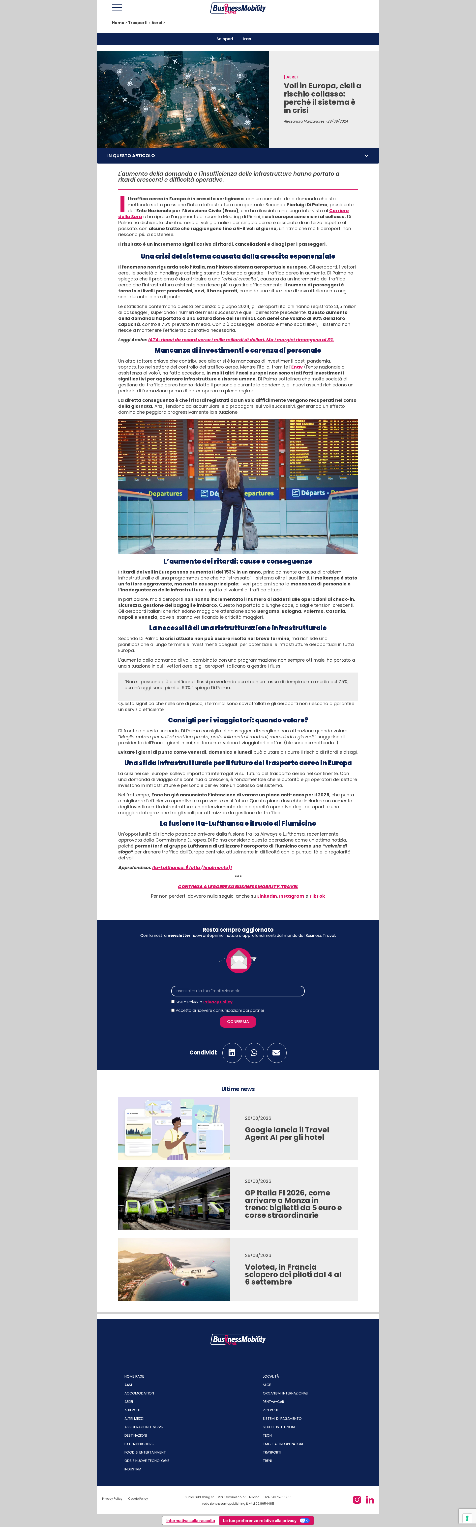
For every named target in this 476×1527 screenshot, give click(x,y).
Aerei (156, 22)
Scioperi (224, 39)
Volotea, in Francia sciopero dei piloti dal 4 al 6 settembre (293, 1274)
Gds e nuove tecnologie (146, 1460)
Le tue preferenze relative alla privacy (260, 1520)
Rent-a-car (273, 1401)
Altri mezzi (134, 1418)
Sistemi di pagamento (282, 1418)
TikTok (317, 896)
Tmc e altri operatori (283, 1443)
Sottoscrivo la (204, 1002)
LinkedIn (267, 896)
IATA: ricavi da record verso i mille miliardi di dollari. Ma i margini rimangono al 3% (241, 340)
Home (118, 22)
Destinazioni (135, 1435)
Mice (267, 1384)
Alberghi (132, 1410)
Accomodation (139, 1393)
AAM (128, 1384)
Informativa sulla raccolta (190, 1520)
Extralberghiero (139, 1443)
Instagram (291, 896)
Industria (132, 1469)
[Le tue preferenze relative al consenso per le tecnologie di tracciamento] (467, 1518)
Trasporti (138, 22)
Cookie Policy (138, 1498)
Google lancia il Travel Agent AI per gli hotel (287, 1133)
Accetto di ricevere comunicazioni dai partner (220, 1010)
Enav (297, 367)
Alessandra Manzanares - (305, 121)
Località (271, 1376)
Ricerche (271, 1410)
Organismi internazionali (285, 1393)
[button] (366, 155)
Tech (267, 1435)
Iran (247, 39)
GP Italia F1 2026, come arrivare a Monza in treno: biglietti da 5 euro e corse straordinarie (293, 1204)
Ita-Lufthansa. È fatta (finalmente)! (192, 867)
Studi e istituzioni (279, 1427)
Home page (134, 1376)
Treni (267, 1460)
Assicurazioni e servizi (144, 1427)
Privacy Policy (218, 1002)
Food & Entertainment (145, 1452)
